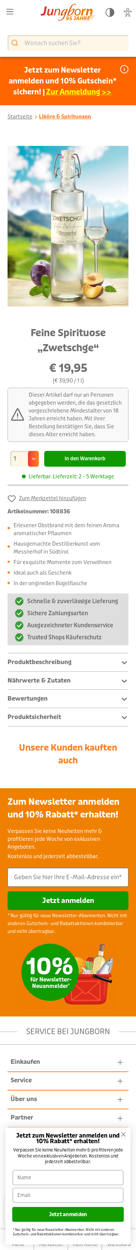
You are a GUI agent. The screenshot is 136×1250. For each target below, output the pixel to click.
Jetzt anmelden (68, 900)
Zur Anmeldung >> (78, 92)
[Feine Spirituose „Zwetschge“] (68, 226)
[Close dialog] (123, 1134)
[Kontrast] (110, 12)
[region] (68, 226)
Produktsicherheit (34, 717)
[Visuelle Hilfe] (127, 12)
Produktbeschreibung (39, 662)
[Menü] (10, 12)
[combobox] (68, 43)
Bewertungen (28, 698)
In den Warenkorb (85, 459)
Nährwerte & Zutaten (39, 680)
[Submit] (16, 43)
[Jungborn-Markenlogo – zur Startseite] (68, 13)
